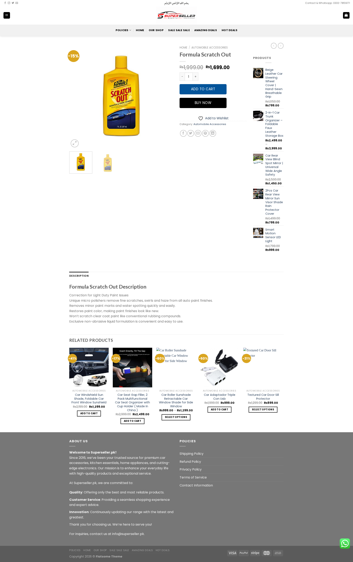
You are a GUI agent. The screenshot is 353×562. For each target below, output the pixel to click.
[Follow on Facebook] (5, 3)
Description (79, 276)
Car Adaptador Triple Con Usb (219, 397)
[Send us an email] (17, 3)
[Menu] (6, 15)
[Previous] (76, 96)
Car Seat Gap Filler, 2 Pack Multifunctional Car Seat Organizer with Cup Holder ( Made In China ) (132, 402)
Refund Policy (190, 461)
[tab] (79, 276)
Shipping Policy (191, 453)
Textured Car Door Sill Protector (263, 397)
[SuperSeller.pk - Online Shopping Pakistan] (176, 15)
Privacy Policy (191, 469)
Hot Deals (229, 30)
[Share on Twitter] (190, 133)
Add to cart (203, 89)
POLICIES (122, 30)
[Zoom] (75, 143)
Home (140, 30)
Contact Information (196, 485)
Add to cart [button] (89, 413)
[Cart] (346, 15)
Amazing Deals (205, 30)
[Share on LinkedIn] (212, 133)
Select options (176, 417)
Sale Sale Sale (179, 30)
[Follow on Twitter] (13, 3)
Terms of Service (193, 477)
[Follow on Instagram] (9, 3)
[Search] (333, 15)
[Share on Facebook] (183, 133)
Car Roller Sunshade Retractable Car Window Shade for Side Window (176, 400)
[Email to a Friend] (198, 133)
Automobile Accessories (209, 48)
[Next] (166, 96)
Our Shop (156, 30)
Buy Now (203, 102)
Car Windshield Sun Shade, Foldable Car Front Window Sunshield (88, 398)
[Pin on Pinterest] (205, 133)
